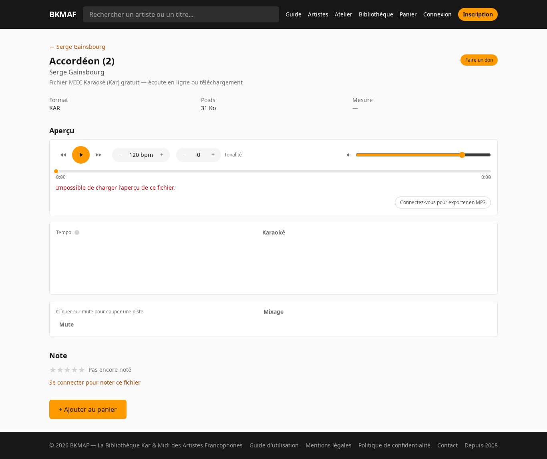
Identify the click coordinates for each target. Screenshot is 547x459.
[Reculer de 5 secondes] (63, 155)
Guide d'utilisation (274, 445)
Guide (294, 14)
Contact (447, 445)
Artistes (318, 14)
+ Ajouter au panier (88, 409)
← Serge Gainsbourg (77, 46)
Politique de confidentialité (394, 445)
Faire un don (479, 59)
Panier (408, 14)
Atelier (343, 14)
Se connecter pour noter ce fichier (95, 382)
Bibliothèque (376, 14)
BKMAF (62, 14)
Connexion (437, 14)
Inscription (478, 14)
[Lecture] (81, 155)
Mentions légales (329, 445)
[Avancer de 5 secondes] (98, 155)
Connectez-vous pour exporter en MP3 (443, 202)
